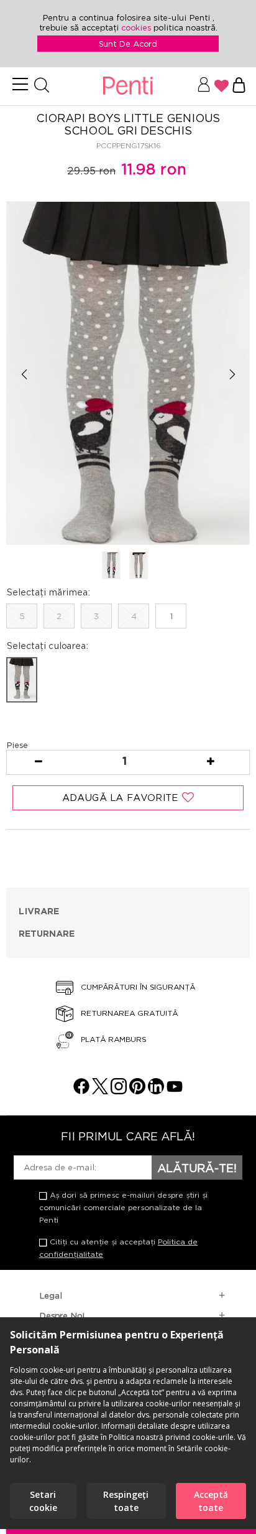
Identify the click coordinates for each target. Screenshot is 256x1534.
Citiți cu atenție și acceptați (118, 1248)
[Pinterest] (137, 1091)
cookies (137, 27)
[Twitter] (100, 1091)
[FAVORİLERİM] (221, 85)
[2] (138, 566)
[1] (111, 566)
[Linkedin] (156, 1091)
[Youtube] (175, 1091)
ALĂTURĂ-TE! (197, 1168)
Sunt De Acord (128, 44)
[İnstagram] (119, 1091)
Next (232, 374)
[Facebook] (81, 1091)
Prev (24, 374)
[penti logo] (127, 86)
